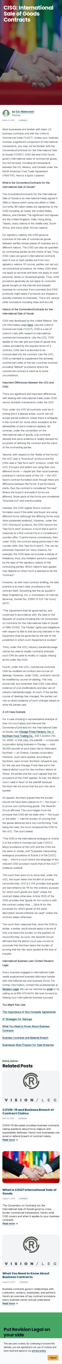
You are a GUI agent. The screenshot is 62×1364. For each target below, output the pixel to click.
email (50, 989)
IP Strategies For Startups (17, 1019)
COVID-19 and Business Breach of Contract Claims (28, 1111)
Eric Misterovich (25, 111)
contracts (23, 120)
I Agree (53, 1357)
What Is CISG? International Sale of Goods (29, 1192)
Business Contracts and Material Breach (25, 1037)
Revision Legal (10, 989)
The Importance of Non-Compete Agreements (29, 1011)
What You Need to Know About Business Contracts (25, 1275)
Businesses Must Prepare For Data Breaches (28, 1044)
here (30, 324)
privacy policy (39, 1350)
